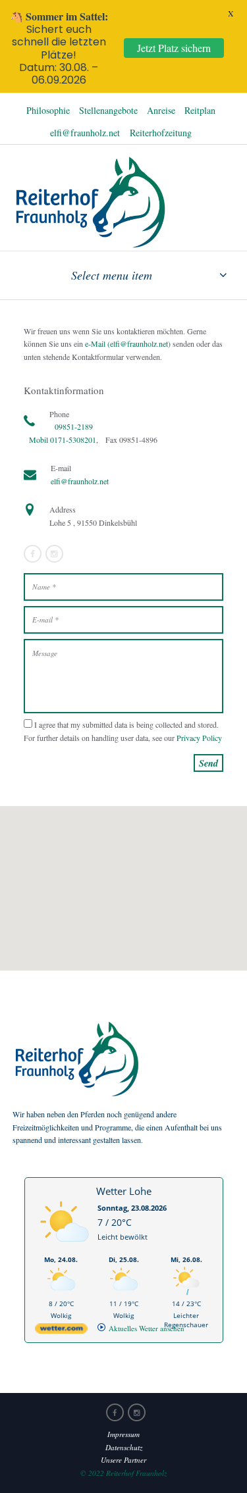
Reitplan (199, 110)
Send (208, 763)
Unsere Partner (123, 1460)
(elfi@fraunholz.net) (139, 343)
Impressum (123, 1434)
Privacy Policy (199, 737)
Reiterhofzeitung (161, 132)
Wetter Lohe (123, 1191)
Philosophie (48, 110)
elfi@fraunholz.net (85, 132)
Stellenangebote (108, 110)
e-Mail (94, 343)
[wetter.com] (61, 1331)
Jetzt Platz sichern (174, 48)
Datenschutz (123, 1447)
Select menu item (111, 275)
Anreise (161, 110)
